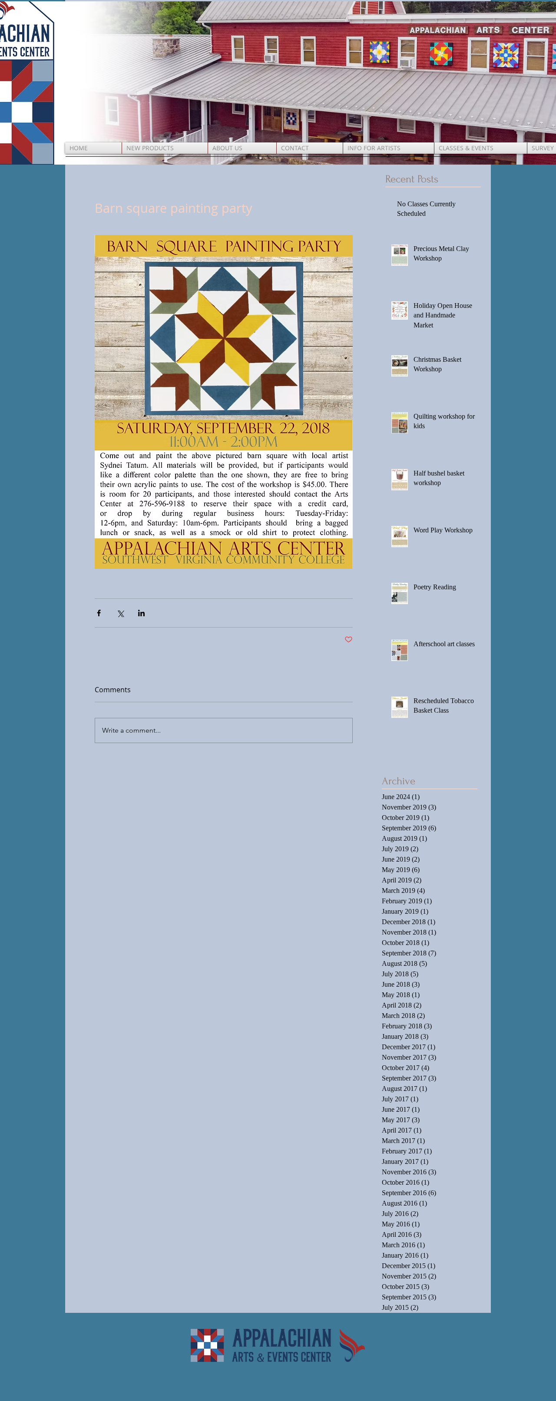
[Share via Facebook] (99, 613)
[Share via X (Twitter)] (120, 613)
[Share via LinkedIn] (141, 613)
